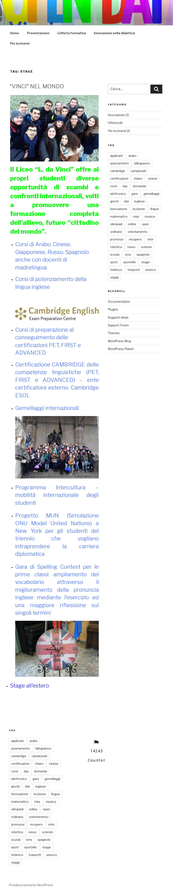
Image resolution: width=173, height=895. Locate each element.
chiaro (138, 178)
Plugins (113, 309)
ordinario (116, 231)
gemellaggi (151, 193)
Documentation (119, 301)
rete (150, 239)
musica (150, 216)
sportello (129, 262)
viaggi (114, 277)
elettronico (118, 193)
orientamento (137, 231)
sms (128, 254)
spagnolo (143, 254)
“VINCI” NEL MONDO (37, 86)
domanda (139, 186)
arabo (132, 155)
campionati (138, 171)
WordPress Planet (121, 349)
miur (136, 216)
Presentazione (38, 33)
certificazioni (119, 178)
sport (114, 262)
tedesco (116, 269)
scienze (146, 247)
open (145, 224)
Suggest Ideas (118, 317)
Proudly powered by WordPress (31, 885)
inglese (139, 201)
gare (134, 193)
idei (126, 201)
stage (145, 262)
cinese (152, 178)
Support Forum (118, 325)
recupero (135, 239)
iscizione (139, 209)
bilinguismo (142, 163)
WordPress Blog (119, 341)
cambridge (117, 171)
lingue (154, 209)
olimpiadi (116, 224)
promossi (116, 239)
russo (131, 247)
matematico (119, 216)
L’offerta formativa (71, 33)
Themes (114, 333)
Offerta (113, 123)
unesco (150, 269)
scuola (114, 254)
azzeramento (119, 163)
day (125, 186)
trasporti (134, 269)
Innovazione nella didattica (114, 33)
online (132, 224)
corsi (113, 186)
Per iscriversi (20, 43)
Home (14, 33)
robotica (116, 247)
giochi (114, 201)
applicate (116, 155)
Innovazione (116, 115)
